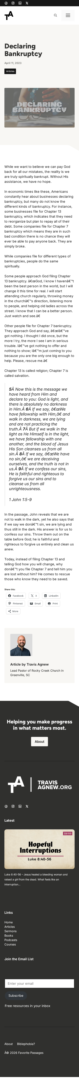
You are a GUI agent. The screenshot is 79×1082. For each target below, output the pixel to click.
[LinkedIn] (20, 3)
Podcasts (10, 940)
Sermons (10, 931)
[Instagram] (13, 3)
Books (8, 935)
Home (8, 922)
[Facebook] (6, 3)
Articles (10, 71)
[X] (27, 3)
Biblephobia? (26, 1044)
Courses (10, 944)
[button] (55, 15)
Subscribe (15, 996)
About (39, 742)
